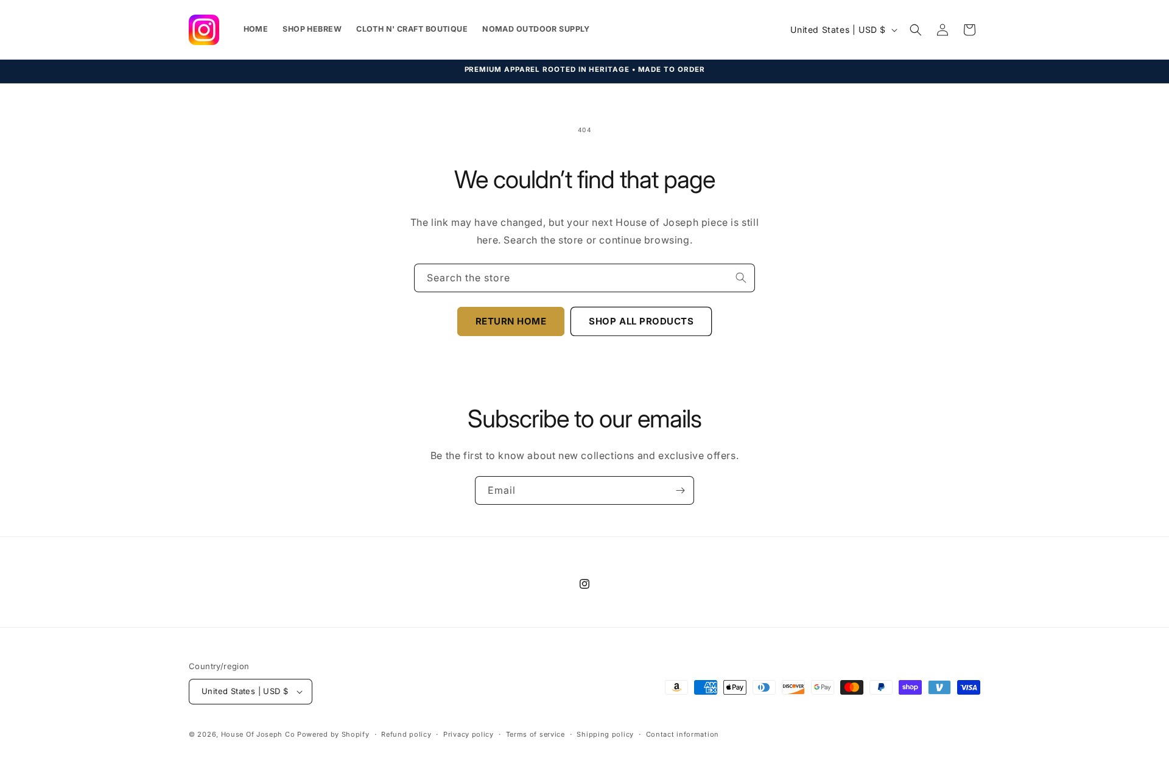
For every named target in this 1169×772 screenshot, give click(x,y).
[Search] (741, 277)
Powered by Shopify (333, 734)
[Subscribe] (680, 490)
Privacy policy (468, 734)
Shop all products (641, 321)
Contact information (682, 734)
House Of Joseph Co (258, 734)
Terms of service (535, 734)
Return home (511, 321)
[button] (915, 29)
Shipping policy (605, 734)
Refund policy (406, 734)
